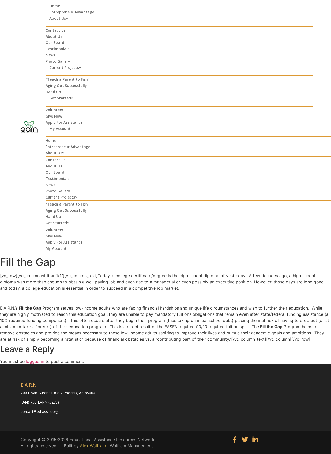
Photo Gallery (58, 61)
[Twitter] (245, 439)
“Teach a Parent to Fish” (67, 79)
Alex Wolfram (93, 445)
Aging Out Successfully (66, 85)
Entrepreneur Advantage (71, 12)
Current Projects (64, 67)
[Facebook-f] (234, 439)
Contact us (55, 30)
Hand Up (53, 91)
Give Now (54, 116)
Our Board (55, 42)
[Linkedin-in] (255, 439)
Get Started (60, 98)
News (50, 55)
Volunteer (54, 109)
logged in (35, 361)
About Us (57, 18)
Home (54, 5)
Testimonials (57, 48)
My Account (60, 128)
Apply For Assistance (64, 122)
